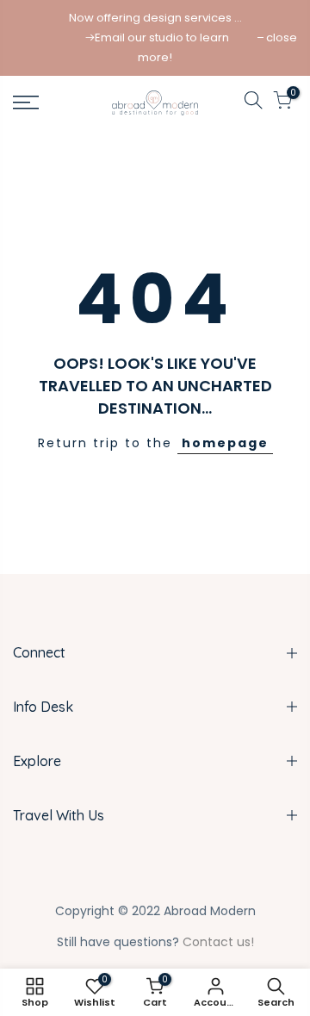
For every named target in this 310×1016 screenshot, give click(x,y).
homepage (225, 443)
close (281, 37)
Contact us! (218, 942)
